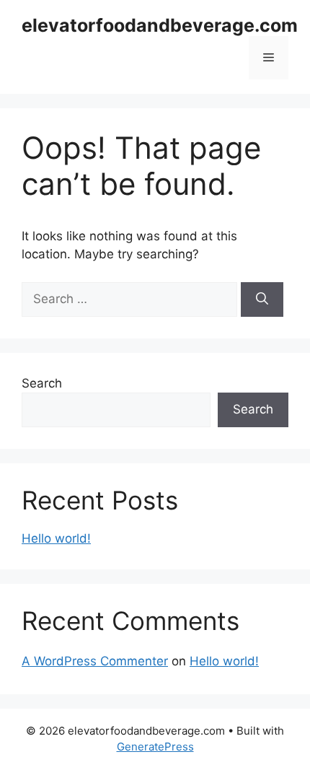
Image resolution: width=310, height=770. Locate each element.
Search (42, 383)
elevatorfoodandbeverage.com (160, 25)
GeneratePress (155, 746)
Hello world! (56, 538)
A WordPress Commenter (95, 661)
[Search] (262, 299)
